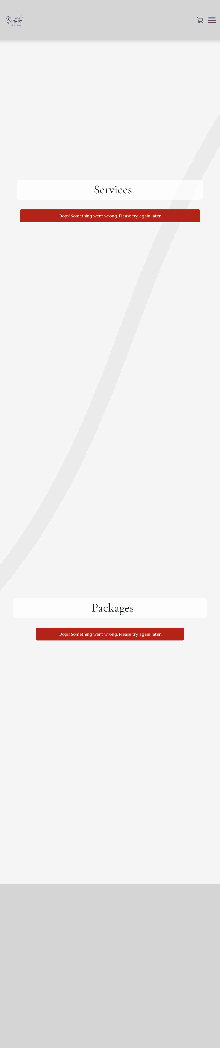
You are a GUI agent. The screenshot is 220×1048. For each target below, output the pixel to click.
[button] (201, 20)
